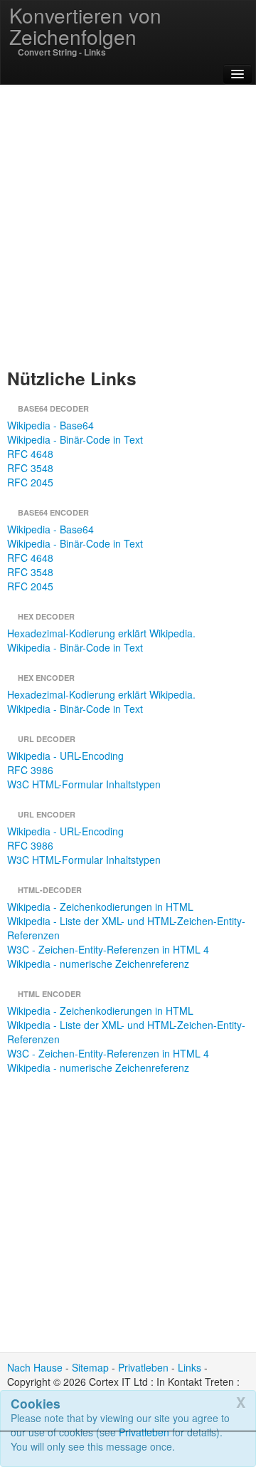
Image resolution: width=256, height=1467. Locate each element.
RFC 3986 (30, 770)
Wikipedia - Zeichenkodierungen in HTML (100, 906)
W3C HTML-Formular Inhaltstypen (84, 784)
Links (189, 1367)
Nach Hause (35, 1367)
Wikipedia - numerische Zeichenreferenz (98, 963)
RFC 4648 (30, 454)
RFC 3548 (30, 468)
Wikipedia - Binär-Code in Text (75, 439)
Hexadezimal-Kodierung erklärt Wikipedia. (101, 633)
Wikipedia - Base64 (50, 425)
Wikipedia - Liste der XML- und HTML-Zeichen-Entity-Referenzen (126, 928)
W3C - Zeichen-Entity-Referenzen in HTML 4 (108, 949)
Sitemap (90, 1367)
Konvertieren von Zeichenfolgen (85, 26)
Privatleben (143, 1367)
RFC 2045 (30, 482)
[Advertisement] (128, 1449)
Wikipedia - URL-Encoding (65, 755)
